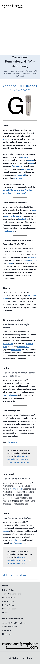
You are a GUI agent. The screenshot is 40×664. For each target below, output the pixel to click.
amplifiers (17, 178)
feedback (22, 219)
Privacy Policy (8, 590)
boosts (10, 263)
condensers (16, 349)
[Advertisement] (20, 33)
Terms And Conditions (11, 594)
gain (34, 210)
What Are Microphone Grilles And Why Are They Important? (19, 560)
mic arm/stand (15, 489)
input (31, 163)
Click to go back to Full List (14, 575)
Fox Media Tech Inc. (23, 658)
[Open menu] (36, 6)
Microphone (12, 442)
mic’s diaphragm (18, 543)
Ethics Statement (9, 609)
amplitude (7, 139)
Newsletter (7, 634)
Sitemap (5, 612)
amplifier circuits (30, 260)
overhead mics (23, 346)
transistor (31, 257)
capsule (6, 531)
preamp (30, 160)
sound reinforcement (13, 216)
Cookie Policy (8, 601)
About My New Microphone (14, 623)
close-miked (8, 343)
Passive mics (17, 166)
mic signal (24, 157)
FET (14, 260)
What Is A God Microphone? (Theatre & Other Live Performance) (18, 459)
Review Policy (8, 605)
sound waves (16, 540)
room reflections (10, 395)
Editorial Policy (8, 597)
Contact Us (7, 630)
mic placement (9, 231)
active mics (26, 169)
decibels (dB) (20, 175)
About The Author (9, 626)
